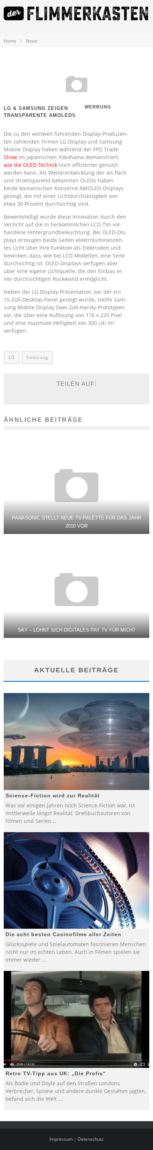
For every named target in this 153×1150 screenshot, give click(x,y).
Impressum (61, 1139)
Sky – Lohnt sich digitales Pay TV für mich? (76, 630)
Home (10, 41)
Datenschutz (91, 1139)
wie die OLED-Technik (30, 164)
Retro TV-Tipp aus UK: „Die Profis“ (56, 1073)
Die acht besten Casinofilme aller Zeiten (63, 934)
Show (10, 157)
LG (12, 357)
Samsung (37, 357)
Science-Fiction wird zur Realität (53, 795)
